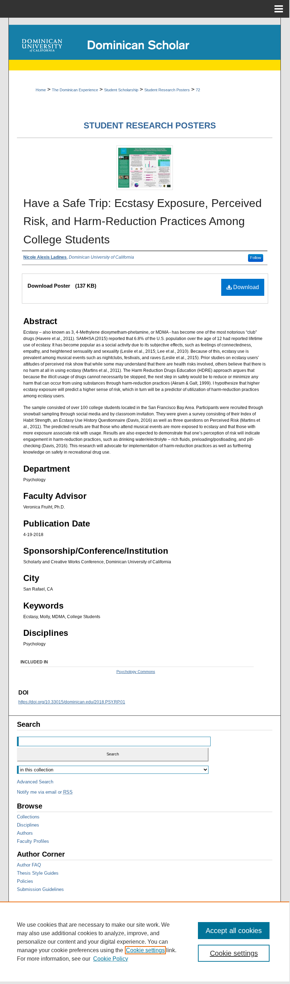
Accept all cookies (234, 930)
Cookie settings (145, 950)
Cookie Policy (110, 959)
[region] (144, 942)
